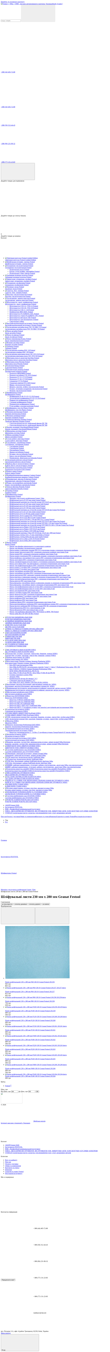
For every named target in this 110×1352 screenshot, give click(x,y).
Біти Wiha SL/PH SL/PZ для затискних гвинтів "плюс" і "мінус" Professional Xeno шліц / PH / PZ (44, 667)
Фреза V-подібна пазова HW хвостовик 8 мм (25, 592)
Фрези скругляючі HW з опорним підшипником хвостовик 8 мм (32, 560)
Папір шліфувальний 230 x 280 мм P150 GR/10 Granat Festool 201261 (30, 1030)
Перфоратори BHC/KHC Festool (21, 312)
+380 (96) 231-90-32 (8, 144)
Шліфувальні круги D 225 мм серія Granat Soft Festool (29, 504)
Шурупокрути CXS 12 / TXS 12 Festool (23, 306)
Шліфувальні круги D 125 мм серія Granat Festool (27, 512)
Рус (6, 822)
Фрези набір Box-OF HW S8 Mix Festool (24, 614)
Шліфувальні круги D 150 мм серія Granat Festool (27, 508)
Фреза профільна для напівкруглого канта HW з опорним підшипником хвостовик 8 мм (41, 558)
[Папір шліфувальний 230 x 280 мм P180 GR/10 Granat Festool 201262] (57, 1036)
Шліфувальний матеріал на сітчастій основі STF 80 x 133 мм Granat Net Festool (38, 523)
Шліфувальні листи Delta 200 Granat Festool (25, 540)
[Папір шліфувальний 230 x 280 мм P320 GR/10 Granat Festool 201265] (57, 1055)
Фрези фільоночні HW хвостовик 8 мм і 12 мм (26, 610)
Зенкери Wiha (14, 677)
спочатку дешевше (21, 904)
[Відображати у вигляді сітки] (18, 915)
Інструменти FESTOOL (14, 807)
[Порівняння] (18, 171)
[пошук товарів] (38, 13)
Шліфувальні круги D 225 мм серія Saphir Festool (27, 506)
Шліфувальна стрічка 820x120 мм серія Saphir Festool (28, 537)
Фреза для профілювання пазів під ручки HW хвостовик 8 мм (32, 589)
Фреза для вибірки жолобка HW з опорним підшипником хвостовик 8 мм (36, 573)
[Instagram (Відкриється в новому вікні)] (17, 37)
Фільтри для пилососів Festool (20, 391)
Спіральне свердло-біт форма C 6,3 (22, 680)
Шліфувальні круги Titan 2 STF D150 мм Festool (27, 539)
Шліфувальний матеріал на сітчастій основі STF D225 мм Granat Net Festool (37, 502)
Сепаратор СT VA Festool (18, 381)
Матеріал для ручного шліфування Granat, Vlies (26, 498)
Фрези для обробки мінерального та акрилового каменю (30, 546)
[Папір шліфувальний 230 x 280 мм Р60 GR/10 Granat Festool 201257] (57, 988)
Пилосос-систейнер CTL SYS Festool (23, 375)
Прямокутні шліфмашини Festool (21, 400)
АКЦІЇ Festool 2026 (12, 805)
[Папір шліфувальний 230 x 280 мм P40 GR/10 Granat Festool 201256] (57, 952)
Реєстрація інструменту (83, 816)
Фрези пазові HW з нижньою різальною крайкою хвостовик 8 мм (33, 554)
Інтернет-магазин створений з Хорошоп (15, 1123)
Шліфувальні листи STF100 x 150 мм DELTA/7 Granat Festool (31, 519)
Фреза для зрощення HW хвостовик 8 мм (24, 590)
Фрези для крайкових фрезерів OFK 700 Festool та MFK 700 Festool (34, 612)
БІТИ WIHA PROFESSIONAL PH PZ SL (24, 671)
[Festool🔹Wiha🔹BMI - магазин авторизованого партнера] (11, 1103)
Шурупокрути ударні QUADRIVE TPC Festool (26, 316)
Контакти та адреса (43, 816)
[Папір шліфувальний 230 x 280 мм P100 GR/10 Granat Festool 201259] (57, 1007)
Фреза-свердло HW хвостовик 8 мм (22, 581)
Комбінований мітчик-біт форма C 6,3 (23, 678)
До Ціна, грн (23, 1091)
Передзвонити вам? (8, 1280)
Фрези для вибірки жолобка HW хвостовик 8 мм (27, 571)
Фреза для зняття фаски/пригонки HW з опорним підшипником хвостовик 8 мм (39, 579)
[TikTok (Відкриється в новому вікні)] (49, 37)
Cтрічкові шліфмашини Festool (20, 402)
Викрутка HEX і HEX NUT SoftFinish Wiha (25, 705)
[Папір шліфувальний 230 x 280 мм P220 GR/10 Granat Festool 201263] (57, 1045)
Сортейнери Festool (16, 448)
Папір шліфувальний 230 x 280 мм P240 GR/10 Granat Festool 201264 (30, 1076)
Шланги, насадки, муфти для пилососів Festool (26, 387)
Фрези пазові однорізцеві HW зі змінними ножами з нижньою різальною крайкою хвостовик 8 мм (45, 556)
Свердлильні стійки (16, 321)
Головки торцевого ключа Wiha (20, 675)
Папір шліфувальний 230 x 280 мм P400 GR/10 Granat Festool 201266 (30, 1068)
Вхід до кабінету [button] (11, 1160)
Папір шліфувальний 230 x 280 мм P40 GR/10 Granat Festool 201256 (30, 982)
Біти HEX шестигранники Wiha (21, 665)
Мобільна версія (39, 1121)
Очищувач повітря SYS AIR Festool (22, 383)
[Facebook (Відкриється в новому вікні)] (81, 37)
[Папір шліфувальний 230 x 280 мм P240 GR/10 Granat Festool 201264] (57, 1074)
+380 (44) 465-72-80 (8, 72)
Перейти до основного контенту (13, 2)
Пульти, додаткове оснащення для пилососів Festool (28, 389)
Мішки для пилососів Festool (20, 385)
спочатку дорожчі (34, 904)
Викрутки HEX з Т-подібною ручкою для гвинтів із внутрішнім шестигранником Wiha (41, 707)
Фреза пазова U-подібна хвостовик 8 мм (24, 569)
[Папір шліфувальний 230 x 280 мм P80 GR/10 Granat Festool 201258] (57, 997)
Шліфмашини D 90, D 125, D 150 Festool (24, 396)
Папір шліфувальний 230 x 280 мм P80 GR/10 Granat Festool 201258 (30, 1001)
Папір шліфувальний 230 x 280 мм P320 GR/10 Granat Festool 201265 (30, 1059)
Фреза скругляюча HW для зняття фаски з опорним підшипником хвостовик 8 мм (39, 564)
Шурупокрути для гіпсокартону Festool (23, 319)
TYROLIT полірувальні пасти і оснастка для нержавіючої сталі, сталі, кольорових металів (38, 813)
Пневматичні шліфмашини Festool (22, 404)
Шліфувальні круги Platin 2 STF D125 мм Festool (27, 529)
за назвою (46, 904)
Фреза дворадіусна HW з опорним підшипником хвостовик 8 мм (33, 594)
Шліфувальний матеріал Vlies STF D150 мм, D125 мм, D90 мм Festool (35, 533)
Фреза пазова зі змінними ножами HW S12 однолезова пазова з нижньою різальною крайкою (43, 550)
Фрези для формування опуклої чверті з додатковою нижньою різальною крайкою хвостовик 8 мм (45, 562)
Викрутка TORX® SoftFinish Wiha (21, 700)
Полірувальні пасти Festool (19, 269)
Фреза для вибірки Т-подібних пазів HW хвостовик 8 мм (30, 596)
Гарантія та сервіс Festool (65, 816)
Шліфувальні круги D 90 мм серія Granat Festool (27, 514)
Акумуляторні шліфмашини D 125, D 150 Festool (27, 398)
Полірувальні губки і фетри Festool (22, 273)
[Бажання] (55, 206)
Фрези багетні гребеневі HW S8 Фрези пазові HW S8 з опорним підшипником (38, 606)
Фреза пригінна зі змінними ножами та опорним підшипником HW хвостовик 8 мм (40, 577)
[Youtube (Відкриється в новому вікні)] (17, 54)
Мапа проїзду (6, 1333)
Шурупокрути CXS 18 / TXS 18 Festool (23, 308)
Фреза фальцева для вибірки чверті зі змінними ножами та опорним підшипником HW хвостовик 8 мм (47, 583)
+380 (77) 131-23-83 (8, 162)
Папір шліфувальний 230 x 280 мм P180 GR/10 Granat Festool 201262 (30, 1040)
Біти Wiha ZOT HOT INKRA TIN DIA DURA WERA (28, 682)
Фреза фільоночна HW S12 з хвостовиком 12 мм (27, 608)
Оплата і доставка (13, 816)
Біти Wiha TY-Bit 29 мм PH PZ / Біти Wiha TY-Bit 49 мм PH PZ (32, 673)
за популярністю (7, 904)
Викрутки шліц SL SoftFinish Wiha (21, 702)
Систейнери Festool (16, 446)
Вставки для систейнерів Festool (21, 454)
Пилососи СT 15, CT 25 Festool (20, 377)
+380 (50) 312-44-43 (8, 125)
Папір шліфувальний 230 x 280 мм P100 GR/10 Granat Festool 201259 (30, 1011)
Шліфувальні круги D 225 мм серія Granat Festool (27, 500)
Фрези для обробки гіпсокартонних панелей (25, 548)
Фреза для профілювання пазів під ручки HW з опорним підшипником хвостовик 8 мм (41, 587)
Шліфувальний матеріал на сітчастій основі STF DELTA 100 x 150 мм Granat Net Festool (41, 525)
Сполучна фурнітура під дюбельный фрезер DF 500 (28, 425)
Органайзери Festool (16, 450)
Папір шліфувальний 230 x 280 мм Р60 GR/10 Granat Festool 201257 (30, 992)
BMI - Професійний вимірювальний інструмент (22, 809)
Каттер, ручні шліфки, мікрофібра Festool (24, 271)
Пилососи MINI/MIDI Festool (20, 373)
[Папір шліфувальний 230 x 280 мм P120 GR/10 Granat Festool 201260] (57, 1017)
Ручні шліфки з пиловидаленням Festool (24, 406)
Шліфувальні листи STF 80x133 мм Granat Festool (27, 517)
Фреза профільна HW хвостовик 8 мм (23, 598)
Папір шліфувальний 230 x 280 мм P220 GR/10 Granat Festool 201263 (30, 1049)
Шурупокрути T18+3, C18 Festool (21, 310)
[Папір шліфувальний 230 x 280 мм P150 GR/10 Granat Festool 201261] (57, 1026)
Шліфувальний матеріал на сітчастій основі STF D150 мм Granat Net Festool (37, 510)
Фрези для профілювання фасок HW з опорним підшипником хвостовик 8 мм (38, 565)
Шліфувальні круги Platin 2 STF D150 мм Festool (27, 527)
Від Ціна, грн (6, 1091)
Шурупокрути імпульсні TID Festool (22, 317)
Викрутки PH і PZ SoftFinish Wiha (21, 703)
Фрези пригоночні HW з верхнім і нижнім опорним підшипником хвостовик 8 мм (39, 575)
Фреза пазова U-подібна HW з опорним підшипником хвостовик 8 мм (35, 567)
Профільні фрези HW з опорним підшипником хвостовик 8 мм (32, 602)
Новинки (53, 816)
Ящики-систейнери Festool (19, 452)
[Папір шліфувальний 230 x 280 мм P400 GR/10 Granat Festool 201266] (57, 1065)
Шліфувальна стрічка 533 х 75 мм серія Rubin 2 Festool (29, 535)
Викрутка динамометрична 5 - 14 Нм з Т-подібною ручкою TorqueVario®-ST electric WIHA (42, 732)
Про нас (4, 816)
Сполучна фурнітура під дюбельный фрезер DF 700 (28, 423)
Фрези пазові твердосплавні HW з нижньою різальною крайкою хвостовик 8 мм (38, 552)
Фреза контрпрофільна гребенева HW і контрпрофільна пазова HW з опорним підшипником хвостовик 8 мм (49, 604)
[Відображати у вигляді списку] (52, 915)
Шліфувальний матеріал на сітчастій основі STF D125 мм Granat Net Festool (37, 521)
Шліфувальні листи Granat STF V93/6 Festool (25, 515)
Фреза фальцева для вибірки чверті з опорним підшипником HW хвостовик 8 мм (39, 585)
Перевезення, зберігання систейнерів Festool (25, 458)
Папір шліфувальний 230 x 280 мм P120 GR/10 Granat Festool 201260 (30, 1020)
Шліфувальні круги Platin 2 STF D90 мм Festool (26, 531)
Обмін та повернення (28, 816)
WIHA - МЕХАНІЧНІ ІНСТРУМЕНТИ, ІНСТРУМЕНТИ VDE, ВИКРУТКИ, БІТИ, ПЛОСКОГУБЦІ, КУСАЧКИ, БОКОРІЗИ (51, 811)
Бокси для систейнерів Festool (20, 456)
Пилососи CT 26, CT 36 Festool (20, 379)
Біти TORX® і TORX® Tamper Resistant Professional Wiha (30, 669)
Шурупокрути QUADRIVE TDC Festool (24, 314)
